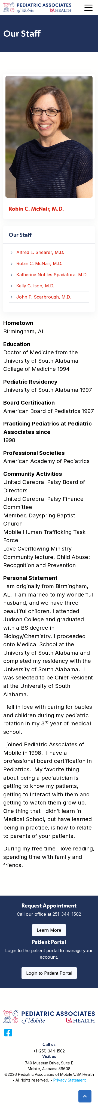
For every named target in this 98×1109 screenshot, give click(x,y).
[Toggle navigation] (88, 7)
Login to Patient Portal (49, 973)
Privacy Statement (69, 1080)
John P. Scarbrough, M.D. (43, 297)
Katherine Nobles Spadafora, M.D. (51, 274)
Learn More (49, 930)
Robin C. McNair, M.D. (39, 263)
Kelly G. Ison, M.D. (35, 285)
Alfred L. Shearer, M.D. (40, 252)
